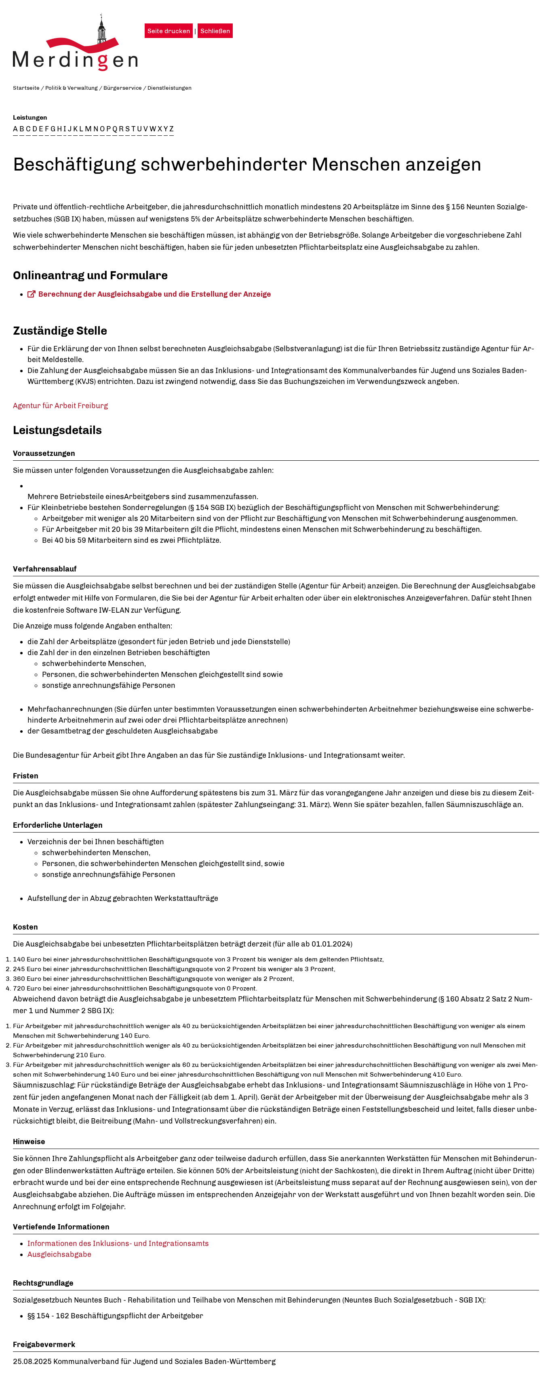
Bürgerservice (122, 87)
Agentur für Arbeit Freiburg (60, 405)
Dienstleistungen (169, 87)
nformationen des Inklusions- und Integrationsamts (119, 1243)
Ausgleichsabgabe (59, 1254)
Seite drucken (168, 31)
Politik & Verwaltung (71, 87)
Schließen (215, 31)
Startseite (26, 87)
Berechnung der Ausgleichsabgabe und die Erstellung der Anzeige (154, 294)
